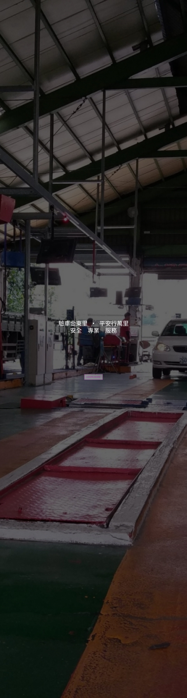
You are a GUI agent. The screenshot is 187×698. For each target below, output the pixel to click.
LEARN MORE (93, 377)
